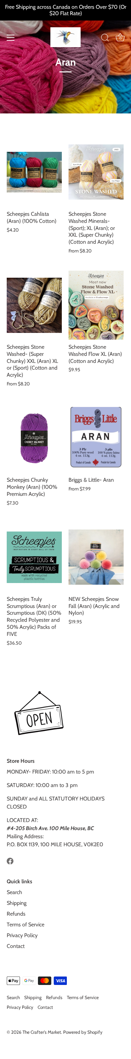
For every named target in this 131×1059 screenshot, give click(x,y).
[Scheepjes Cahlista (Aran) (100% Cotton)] (34, 172)
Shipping (17, 903)
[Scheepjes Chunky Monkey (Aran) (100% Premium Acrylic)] (34, 438)
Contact (16, 946)
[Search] (105, 38)
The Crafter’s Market (42, 1032)
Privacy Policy (22, 935)
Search (14, 892)
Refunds (16, 914)
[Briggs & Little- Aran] (96, 438)
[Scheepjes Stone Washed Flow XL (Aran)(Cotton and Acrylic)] (96, 305)
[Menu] (10, 37)
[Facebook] (10, 860)
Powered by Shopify (82, 1032)
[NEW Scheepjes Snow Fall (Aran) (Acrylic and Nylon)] (96, 557)
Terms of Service (25, 924)
